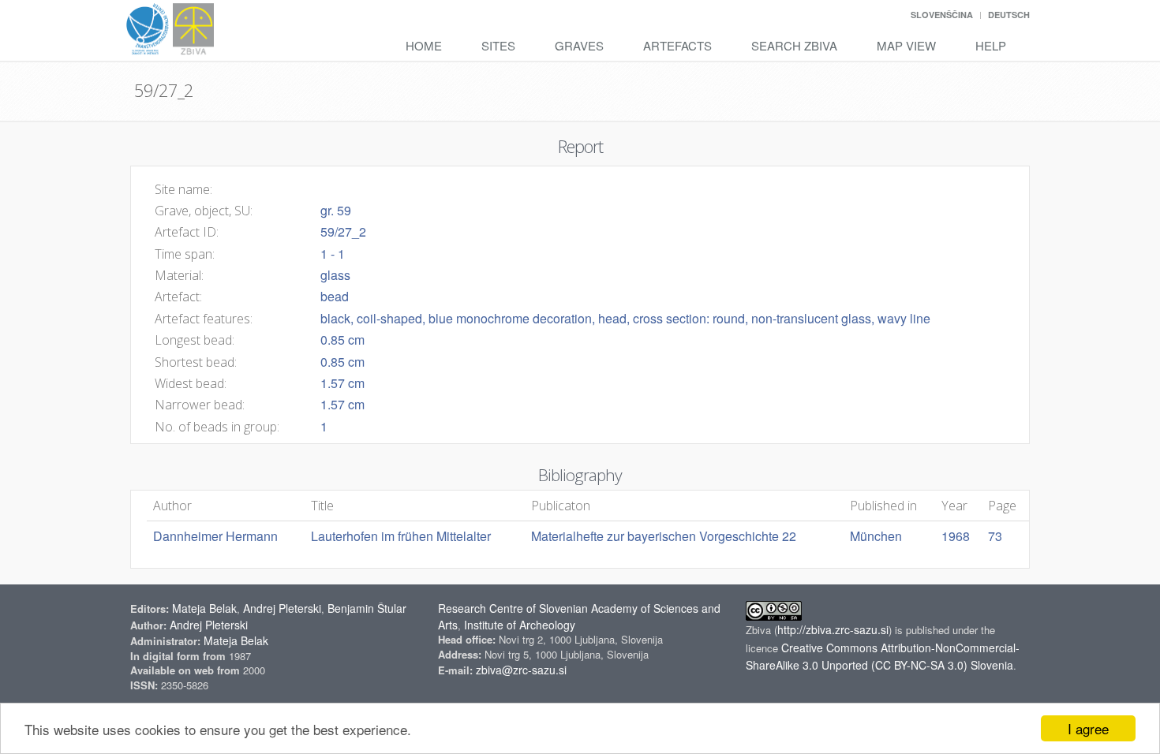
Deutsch (1009, 15)
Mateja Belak (204, 608)
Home (424, 45)
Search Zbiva (794, 45)
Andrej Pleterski (282, 608)
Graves (579, 45)
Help (990, 45)
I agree (1088, 728)
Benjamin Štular (366, 608)
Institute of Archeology (519, 625)
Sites (498, 45)
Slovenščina (942, 15)
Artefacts (677, 45)
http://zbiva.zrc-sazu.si (833, 629)
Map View (906, 45)
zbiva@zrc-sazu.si (521, 669)
